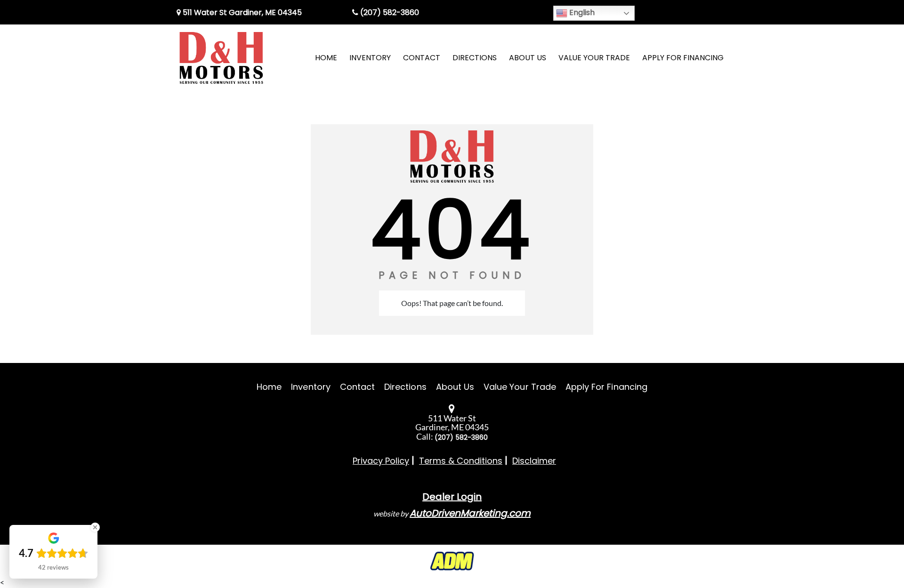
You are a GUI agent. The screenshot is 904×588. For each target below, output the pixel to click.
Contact (357, 387)
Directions (405, 387)
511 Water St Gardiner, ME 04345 (241, 12)
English (581, 12)
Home (269, 387)
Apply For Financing (606, 387)
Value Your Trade (520, 387)
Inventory (310, 387)
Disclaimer (534, 461)
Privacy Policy (381, 461)
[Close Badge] (95, 527)
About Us (455, 387)
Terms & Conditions (460, 461)
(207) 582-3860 (388, 12)
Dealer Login (452, 496)
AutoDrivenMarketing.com (470, 513)
